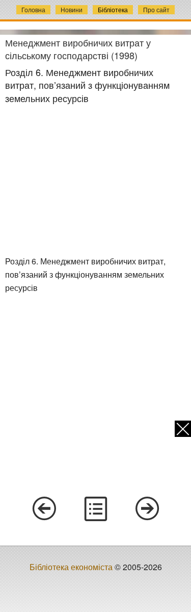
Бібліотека (113, 9)
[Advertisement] (95, 180)
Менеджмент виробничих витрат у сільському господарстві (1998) (78, 49)
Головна (33, 9)
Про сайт (156, 9)
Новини (72, 9)
